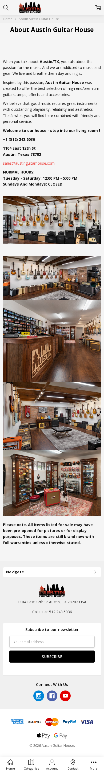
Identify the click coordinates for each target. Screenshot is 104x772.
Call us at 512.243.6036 (52, 611)
